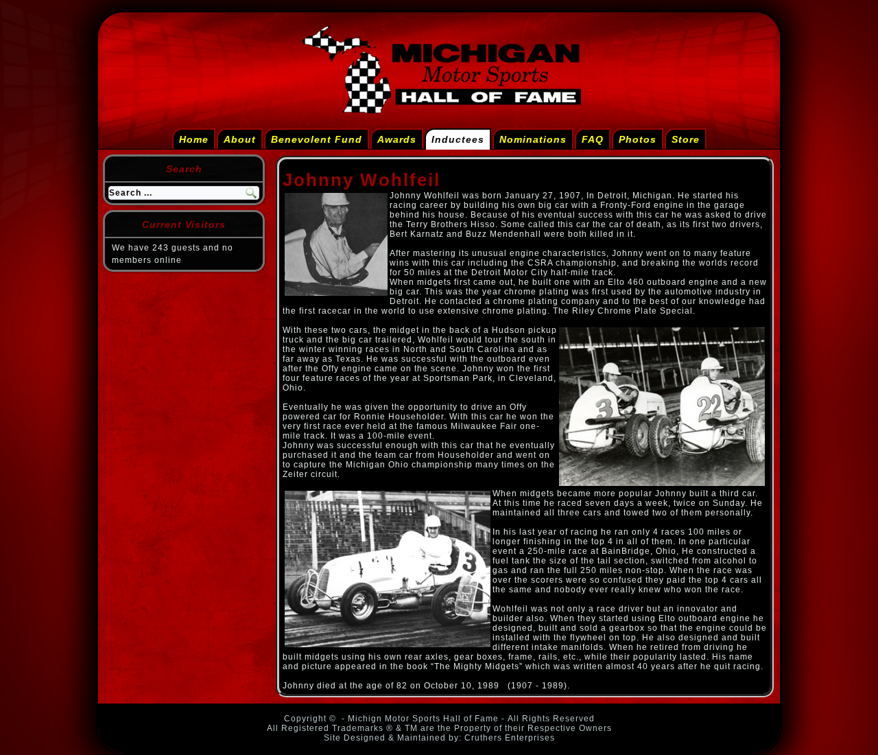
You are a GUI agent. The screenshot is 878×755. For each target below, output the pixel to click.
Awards (396, 139)
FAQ (593, 139)
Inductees (457, 139)
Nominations (533, 139)
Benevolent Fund (316, 139)
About (240, 139)
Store (686, 139)
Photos (637, 139)
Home (194, 139)
